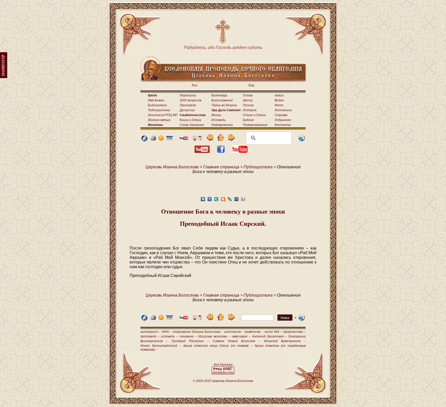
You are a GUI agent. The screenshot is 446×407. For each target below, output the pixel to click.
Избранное (283, 120)
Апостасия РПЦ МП (163, 115)
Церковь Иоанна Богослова (172, 167)
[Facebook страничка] (221, 151)
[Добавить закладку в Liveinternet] (243, 200)
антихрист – (150, 332)
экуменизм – (253, 332)
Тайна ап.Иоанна (224, 105)
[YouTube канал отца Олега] (183, 139)
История (249, 110)
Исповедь (218, 120)
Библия (248, 120)
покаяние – (188, 336)
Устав (247, 95)
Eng (251, 85)
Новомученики (222, 125)
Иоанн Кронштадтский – (160, 346)
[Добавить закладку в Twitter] (216, 200)
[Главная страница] (144, 140)
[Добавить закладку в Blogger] (223, 200)
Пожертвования (255, 125)
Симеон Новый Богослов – (236, 341)
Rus (194, 85)
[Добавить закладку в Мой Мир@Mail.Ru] (236, 200)
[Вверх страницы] (199, 139)
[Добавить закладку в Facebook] (209, 200)
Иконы (216, 115)
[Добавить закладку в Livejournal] (230, 200)
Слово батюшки (192, 125)
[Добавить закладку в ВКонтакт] (203, 200)
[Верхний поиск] (269, 320)
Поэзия (248, 105)
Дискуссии (187, 110)
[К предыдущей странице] (210, 140)
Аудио (279, 95)
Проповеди (188, 105)
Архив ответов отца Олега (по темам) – (217, 346)
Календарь (219, 95)
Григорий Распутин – (190, 341)
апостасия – (233, 332)
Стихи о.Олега (254, 115)
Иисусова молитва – (214, 336)
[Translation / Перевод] (302, 140)
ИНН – (167, 332)
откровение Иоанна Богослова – (198, 332)
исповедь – (169, 336)
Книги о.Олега (190, 120)
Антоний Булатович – (269, 336)
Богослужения (222, 100)
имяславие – (241, 336)
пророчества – (294, 332)
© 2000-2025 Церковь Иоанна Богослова (223, 381)
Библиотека (157, 105)
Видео (279, 100)
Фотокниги (283, 110)
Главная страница (221, 167)
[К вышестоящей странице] (220, 140)
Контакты (283, 125)
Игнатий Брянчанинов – (285, 341)
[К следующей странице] (231, 140)
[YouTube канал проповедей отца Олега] (240, 151)
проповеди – (150, 336)
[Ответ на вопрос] (161, 139)
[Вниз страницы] (194, 139)
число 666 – (273, 332)
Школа (248, 100)
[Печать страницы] (153, 139)
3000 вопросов (190, 100)
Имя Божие (156, 100)
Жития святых (159, 120)
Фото (279, 105)
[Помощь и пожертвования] (169, 139)
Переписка (188, 95)
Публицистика (159, 110)
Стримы (281, 115)
